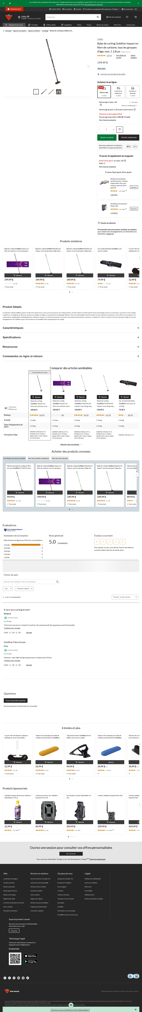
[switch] (7, 408)
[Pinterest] (23, 978)
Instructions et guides (37, 911)
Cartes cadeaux (35, 895)
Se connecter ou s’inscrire (94, 4)
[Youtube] (18, 978)
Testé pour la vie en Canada (66, 899)
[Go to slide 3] (51, 91)
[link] (105, 55)
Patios (79, 25)
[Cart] (135, 17)
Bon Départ (61, 903)
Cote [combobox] (6, 588)
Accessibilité (88, 891)
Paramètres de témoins (10, 911)
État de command (115, 17)
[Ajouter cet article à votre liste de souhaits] (119, 129)
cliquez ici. (110, 234)
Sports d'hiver (34, 31)
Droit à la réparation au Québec (94, 899)
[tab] (104, 92)
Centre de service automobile (39, 883)
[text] (17, 283)
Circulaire (34, 25)
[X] (9, 978)
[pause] (10, 3)
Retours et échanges (9, 895)
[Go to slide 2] (43, 91)
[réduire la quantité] (114, 130)
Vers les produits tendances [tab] (38, 458)
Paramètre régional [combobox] (23, 588)
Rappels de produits (9, 899)
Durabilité (60, 907)
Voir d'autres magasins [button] (107, 120)
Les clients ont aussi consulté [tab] (14, 458)
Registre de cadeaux (37, 899)
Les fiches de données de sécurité (13, 903)
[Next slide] (138, 3)
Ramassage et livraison (10, 891)
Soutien (78, 9)
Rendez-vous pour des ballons (39, 903)
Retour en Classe (103, 25)
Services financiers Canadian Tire (40, 879)
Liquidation (68, 25)
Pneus (89, 25)
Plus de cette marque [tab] (60, 458)
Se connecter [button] (128, 9)
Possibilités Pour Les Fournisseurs (68, 915)
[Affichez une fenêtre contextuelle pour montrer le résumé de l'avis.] (126, 191)
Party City (117, 25)
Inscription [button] (68, 9)
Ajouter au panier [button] (107, 137)
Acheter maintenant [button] (128, 137)
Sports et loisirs (19, 31)
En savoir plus (14, 948)
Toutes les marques (63, 895)
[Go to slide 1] (36, 91)
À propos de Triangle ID (64, 883)
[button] (98, 17)
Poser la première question (16, 700)
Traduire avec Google (12, 628)
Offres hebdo (51, 25)
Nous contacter (8, 907)
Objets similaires (134, 56)
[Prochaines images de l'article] (88, 67)
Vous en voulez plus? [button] (129, 105)
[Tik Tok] (27, 978)
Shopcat (7, 614)
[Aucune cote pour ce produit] (57, 415)
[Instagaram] (14, 978)
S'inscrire (14, 931)
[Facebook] (5, 978)
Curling (45, 31)
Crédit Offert (56, 9)
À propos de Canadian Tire (65, 879)
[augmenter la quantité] (99, 130)
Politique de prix (89, 895)
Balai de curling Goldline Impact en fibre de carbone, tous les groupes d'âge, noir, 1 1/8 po (117, 47)
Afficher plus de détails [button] (70, 444)
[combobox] (127, 597)
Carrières (60, 891)
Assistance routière (36, 891)
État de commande (9, 887)
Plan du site (88, 887)
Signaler (29, 632)
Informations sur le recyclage (66, 911)
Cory (6, 646)
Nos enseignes (62, 887)
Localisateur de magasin (10, 879)
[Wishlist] (127, 17)
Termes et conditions (91, 883)
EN (136, 9)
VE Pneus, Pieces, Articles (38, 887)
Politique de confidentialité (93, 879)
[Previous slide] (4, 3)
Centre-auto (130, 25)
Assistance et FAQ (8, 883)
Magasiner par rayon (16, 25)
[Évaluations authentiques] (13, 530)
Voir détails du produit (121, 56)
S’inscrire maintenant (97, 859)
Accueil (8, 31)
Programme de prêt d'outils (39, 907)
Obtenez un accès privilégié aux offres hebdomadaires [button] (70, 1010)
